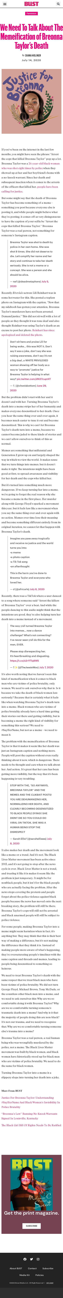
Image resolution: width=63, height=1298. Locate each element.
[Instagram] (38, 1259)
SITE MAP (49, 1283)
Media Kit (24, 1275)
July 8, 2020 (37, 589)
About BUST (16, 1268)
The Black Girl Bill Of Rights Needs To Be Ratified (31, 1125)
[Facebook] (25, 1259)
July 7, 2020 (46, 667)
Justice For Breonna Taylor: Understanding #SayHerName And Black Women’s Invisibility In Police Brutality (30, 1102)
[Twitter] (31, 1259)
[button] (4, 3)
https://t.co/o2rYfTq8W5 (24, 660)
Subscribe (47, 1268)
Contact (32, 1268)
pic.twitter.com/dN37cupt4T (34, 378)
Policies (39, 1275)
